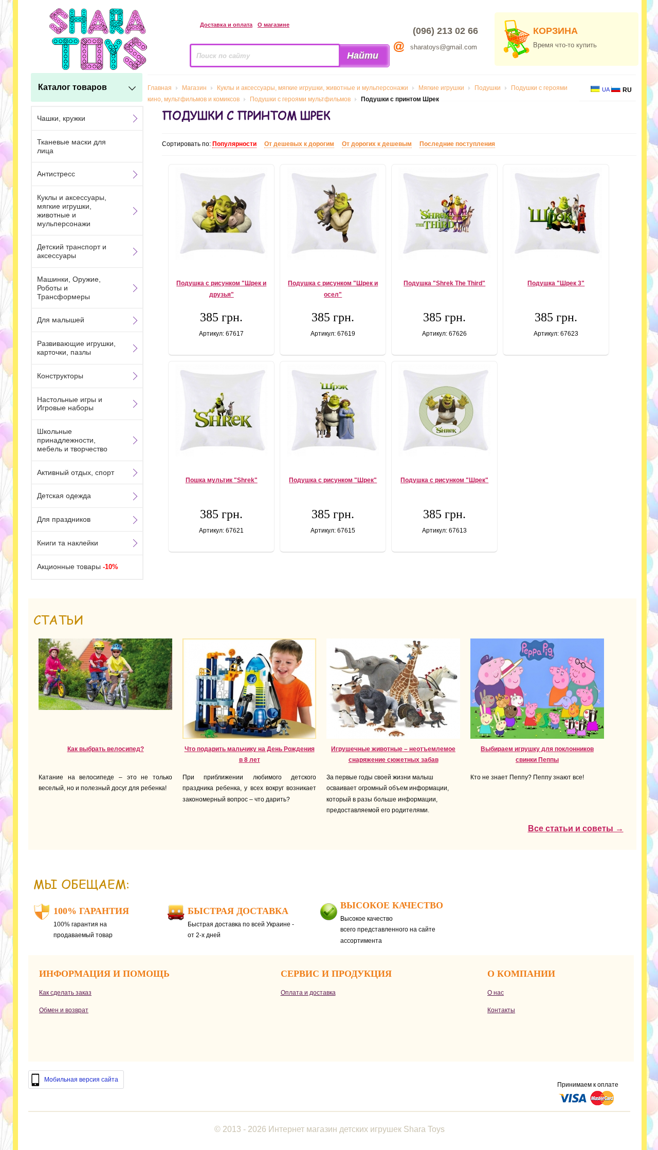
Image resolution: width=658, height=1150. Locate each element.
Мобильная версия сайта (81, 1079)
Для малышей (60, 320)
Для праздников (63, 519)
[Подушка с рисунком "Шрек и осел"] (333, 213)
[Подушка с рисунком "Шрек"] (333, 410)
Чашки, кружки (61, 118)
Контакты (501, 1010)
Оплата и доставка (308, 992)
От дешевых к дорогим (299, 144)
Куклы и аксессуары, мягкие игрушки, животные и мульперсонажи (71, 210)
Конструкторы (60, 376)
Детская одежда (64, 495)
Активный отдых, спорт (75, 472)
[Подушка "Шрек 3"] (556, 213)
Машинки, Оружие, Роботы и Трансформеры (69, 288)
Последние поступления (457, 144)
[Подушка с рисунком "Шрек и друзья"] (221, 213)
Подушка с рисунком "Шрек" (333, 480)
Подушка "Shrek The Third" (444, 283)
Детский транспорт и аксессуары (71, 251)
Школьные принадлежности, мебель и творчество (72, 440)
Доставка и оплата (226, 25)
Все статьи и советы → (576, 828)
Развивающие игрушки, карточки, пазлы (76, 347)
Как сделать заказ (65, 992)
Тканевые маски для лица (71, 146)
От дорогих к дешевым (377, 144)
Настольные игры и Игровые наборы (69, 403)
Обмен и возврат (63, 1010)
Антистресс (56, 174)
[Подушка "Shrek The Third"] (444, 213)
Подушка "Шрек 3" (555, 283)
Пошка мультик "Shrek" (222, 480)
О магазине (273, 25)
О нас (495, 992)
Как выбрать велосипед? (105, 749)
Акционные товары (77, 566)
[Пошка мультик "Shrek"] (221, 410)
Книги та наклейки (67, 543)
